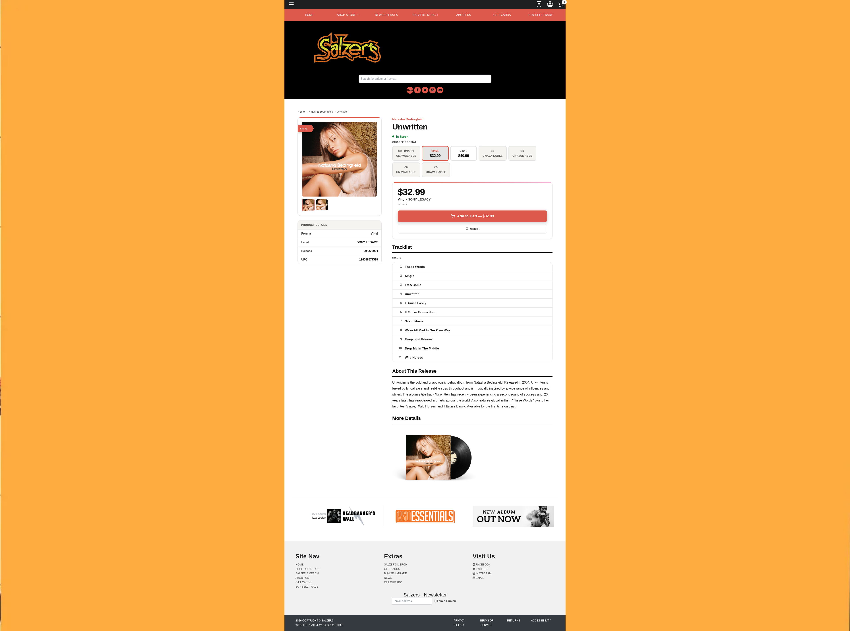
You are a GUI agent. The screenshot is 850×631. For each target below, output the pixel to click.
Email (479, 577)
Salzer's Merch (425, 15)
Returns (513, 620)
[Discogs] (410, 90)
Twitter (481, 569)
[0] (561, 5)
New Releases (386, 15)
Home (301, 111)
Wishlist (474, 228)
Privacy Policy (459, 623)
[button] (347, 15)
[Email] (440, 90)
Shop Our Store (307, 569)
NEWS (388, 577)
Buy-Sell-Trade (541, 15)
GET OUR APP (393, 582)
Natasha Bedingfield (321, 111)
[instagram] (432, 90)
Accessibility (541, 620)
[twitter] (425, 90)
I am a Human (446, 601)
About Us (463, 15)
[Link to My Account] (550, 5)
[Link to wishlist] (539, 5)
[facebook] (417, 90)
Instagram (483, 573)
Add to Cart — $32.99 (475, 216)
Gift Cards (502, 15)
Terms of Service (486, 623)
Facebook (482, 564)
